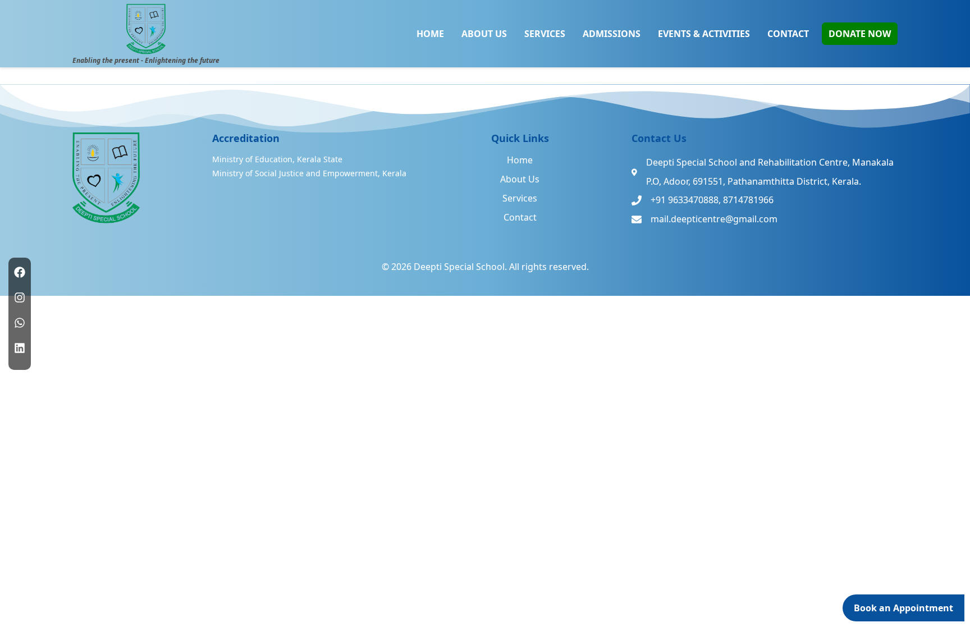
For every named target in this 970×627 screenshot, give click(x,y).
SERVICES (544, 34)
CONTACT (788, 34)
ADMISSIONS (611, 34)
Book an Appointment (903, 608)
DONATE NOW (860, 34)
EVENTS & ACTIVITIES (704, 34)
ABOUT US (484, 34)
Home (520, 160)
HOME (430, 34)
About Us (519, 179)
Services (519, 198)
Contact (520, 217)
